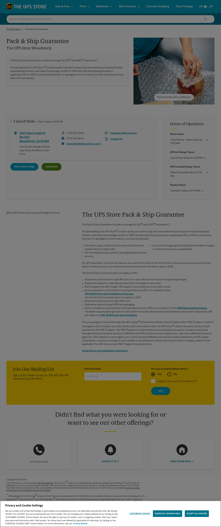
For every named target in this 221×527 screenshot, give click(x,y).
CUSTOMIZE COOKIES (139, 513)
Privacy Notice (80, 524)
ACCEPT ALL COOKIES (197, 513)
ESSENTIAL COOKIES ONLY (167, 513)
